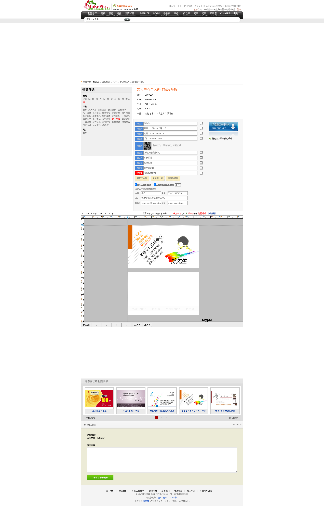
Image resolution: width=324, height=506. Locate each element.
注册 (196, 9)
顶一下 (178, 213)
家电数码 (116, 116)
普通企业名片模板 (131, 411)
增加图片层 (158, 178)
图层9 (139, 168)
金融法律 (122, 110)
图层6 (139, 153)
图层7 (139, 158)
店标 (111, 13)
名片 (236, 13)
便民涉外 (116, 122)
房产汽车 (92, 110)
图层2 (139, 129)
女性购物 (106, 122)
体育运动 (126, 116)
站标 (176, 13)
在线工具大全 (138, 491)
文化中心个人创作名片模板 (193, 411)
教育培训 (87, 125)
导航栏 (166, 13)
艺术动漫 (116, 119)
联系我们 (165, 491)
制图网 (96, 82)
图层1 (139, 123)
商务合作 (123, 491)
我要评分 (146, 213)
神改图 (186, 13)
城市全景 (191, 491)
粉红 (128, 99)
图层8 (139, 163)
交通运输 (126, 119)
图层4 (139, 139)
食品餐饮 (112, 110)
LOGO (156, 13)
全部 (85, 99)
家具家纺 (116, 113)
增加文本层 (142, 178)
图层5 (139, 146)
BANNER (145, 13)
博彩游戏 (96, 113)
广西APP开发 (206, 491)
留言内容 (91, 445)
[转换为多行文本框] (201, 123)
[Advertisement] (162, 51)
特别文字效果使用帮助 (222, 138)
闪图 (204, 13)
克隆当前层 (173, 178)
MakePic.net (150, 99)
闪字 (196, 13)
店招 (103, 13)
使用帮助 (178, 491)
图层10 (139, 173)
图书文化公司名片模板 (225, 411)
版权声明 (153, 491)
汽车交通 (87, 113)
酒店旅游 (102, 110)
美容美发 (87, 116)
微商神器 (129, 13)
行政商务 (126, 122)
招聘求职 (106, 119)
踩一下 (191, 213)
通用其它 (106, 125)
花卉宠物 (126, 113)
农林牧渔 (96, 119)
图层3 (139, 134)
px (83, 217)
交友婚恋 (96, 125)
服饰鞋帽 (106, 113)
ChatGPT (225, 13)
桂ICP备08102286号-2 (168, 498)
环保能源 (87, 122)
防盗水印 (92, 13)
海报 (119, 13)
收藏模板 (212, 213)
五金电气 (96, 116)
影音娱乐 (96, 122)
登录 (239, 9)
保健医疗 (87, 119)
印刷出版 (106, 116)
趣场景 (213, 13)
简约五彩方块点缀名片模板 (162, 411)
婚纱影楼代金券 (99, 411)
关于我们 (110, 491)
